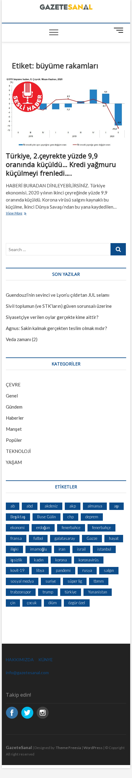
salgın (109, 570)
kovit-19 (17, 570)
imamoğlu (38, 549)
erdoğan (43, 527)
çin (12, 602)
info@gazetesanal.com (27, 672)
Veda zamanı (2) (21, 339)
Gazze (92, 538)
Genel (12, 395)
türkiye (70, 591)
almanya (94, 505)
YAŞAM (14, 462)
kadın (39, 559)
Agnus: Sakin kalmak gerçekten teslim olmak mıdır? (56, 328)
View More (22, 213)
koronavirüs (89, 559)
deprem (91, 516)
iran (62, 549)
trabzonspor (20, 591)
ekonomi (17, 527)
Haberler (15, 418)
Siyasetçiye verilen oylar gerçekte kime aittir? (52, 317)
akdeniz (51, 505)
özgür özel (76, 602)
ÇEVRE (13, 384)
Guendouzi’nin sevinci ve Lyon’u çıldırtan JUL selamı (57, 295)
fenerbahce (71, 527)
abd (29, 505)
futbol (38, 538)
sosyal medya (22, 581)
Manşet (14, 429)
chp (71, 516)
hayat (113, 538)
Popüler (14, 440)
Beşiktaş (17, 516)
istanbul (104, 549)
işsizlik (16, 559)
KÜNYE (45, 659)
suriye (50, 581)
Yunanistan (97, 591)
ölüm (53, 602)
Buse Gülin (46, 516)
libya (40, 570)
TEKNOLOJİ (18, 451)
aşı (116, 505)
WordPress (93, 747)
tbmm (99, 581)
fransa (16, 538)
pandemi (63, 570)
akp (72, 505)
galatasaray (65, 538)
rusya (87, 570)
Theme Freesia (68, 747)
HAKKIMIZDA (20, 659)
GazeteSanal (19, 747)
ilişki (14, 549)
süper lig (75, 581)
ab (12, 505)
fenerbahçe (101, 527)
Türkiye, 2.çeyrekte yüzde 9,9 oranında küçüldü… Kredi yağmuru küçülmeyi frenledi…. (61, 164)
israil (81, 549)
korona (61, 559)
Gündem (14, 406)
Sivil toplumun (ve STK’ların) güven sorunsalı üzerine (59, 306)
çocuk (32, 602)
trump (48, 591)
